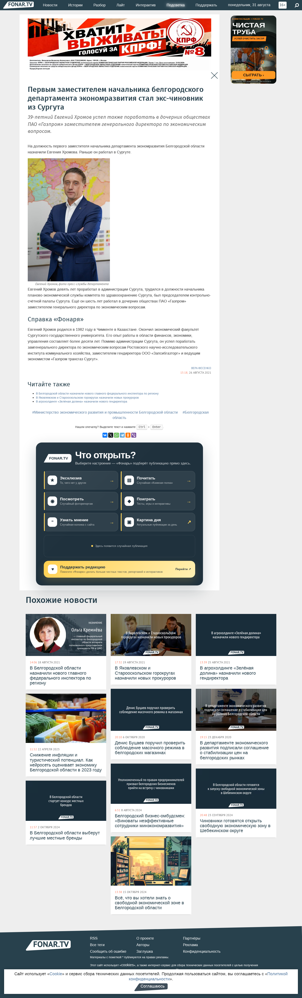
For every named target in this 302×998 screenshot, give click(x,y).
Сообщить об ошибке (108, 951)
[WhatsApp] (116, 435)
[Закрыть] (214, 75)
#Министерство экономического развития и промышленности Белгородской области (105, 412)
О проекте (145, 938)
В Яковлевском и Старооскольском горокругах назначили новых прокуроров (87, 398)
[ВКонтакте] (105, 435)
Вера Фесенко (201, 368)
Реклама (190, 944)
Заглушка (144, 951)
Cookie (56, 973)
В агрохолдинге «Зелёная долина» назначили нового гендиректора (81, 402)
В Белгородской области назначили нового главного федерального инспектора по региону (97, 394)
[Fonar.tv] (18, 5)
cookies (127, 965)
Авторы (142, 944)
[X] (110, 435)
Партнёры (191, 938)
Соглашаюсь (153, 986)
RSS (94, 938)
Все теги (97, 944)
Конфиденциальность (201, 951)
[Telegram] (122, 435)
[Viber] (133, 435)
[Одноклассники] (128, 435)
